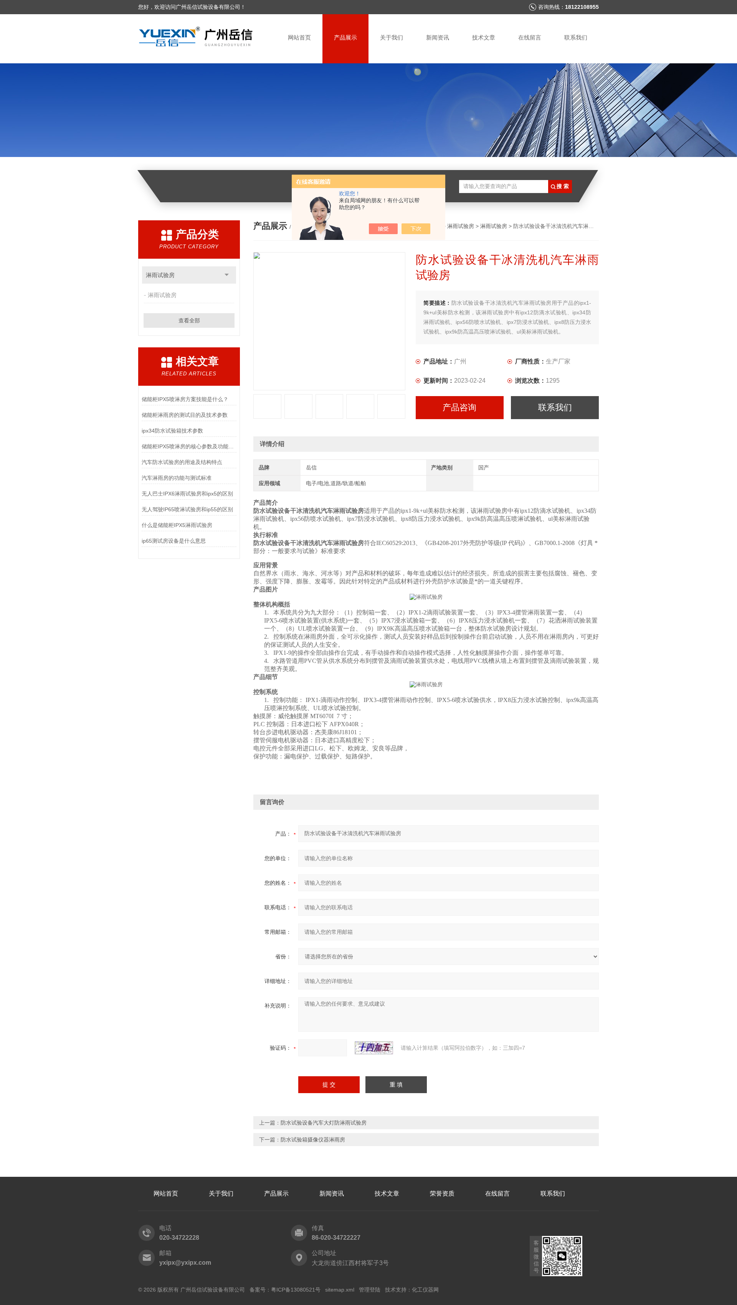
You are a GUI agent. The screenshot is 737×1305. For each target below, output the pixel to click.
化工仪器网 (425, 1290)
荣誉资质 (442, 1193)
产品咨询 (459, 407)
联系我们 (575, 37)
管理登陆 (369, 1290)
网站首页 (299, 37)
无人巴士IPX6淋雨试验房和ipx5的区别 (187, 494)
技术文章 (483, 37)
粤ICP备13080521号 (296, 1290)
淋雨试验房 (160, 275)
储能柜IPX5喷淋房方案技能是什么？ (185, 399)
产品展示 (345, 37)
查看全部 (189, 320)
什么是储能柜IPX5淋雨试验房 (177, 525)
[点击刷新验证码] (374, 1047)
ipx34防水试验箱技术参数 (172, 431)
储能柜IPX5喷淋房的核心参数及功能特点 (189, 446)
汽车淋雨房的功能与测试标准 (177, 478)
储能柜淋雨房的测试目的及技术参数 (185, 415)
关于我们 (391, 37)
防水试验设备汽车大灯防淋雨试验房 (324, 1123)
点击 (226, 275)
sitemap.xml (339, 1290)
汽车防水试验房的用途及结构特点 (182, 462)
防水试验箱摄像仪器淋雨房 (313, 1140)
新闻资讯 (437, 37)
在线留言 (529, 37)
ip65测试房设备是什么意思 (174, 541)
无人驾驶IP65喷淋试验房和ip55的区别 (187, 509)
